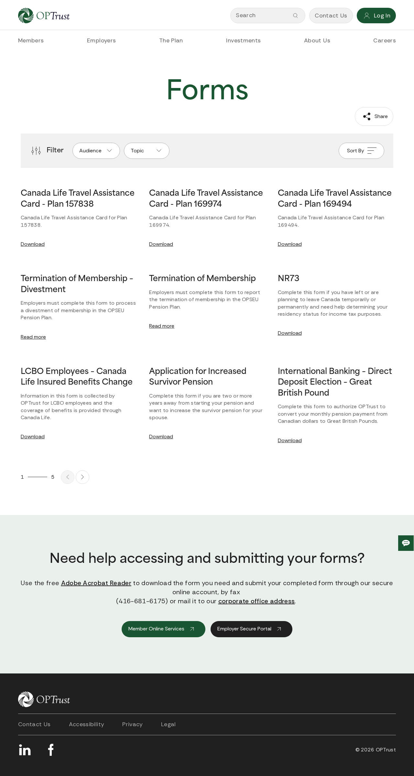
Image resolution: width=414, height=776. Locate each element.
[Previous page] (67, 477)
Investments (243, 40)
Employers (101, 40)
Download (33, 244)
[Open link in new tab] (24, 750)
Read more (33, 336)
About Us (317, 40)
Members (31, 40)
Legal (168, 724)
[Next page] (82, 477)
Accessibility (86, 724)
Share (380, 116)
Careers (384, 40)
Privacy (132, 724)
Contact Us (34, 724)
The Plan (171, 40)
